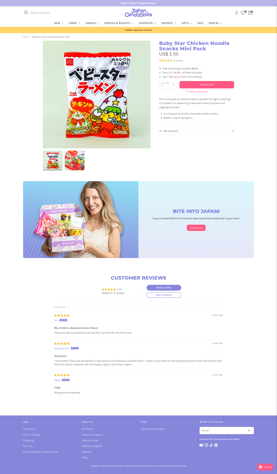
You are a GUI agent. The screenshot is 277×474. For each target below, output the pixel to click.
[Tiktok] (211, 445)
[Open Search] (26, 12)
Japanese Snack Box (152, 428)
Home (25, 37)
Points (177, 76)
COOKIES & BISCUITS (117, 23)
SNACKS (91, 23)
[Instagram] (206, 445)
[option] (138, 30)
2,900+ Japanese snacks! (138, 30)
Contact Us (29, 428)
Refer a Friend (90, 440)
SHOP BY (214, 23)
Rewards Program (92, 434)
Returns (27, 446)
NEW (57, 23)
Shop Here (196, 227)
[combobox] (42, 13)
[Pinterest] (216, 445)
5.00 (119, 289)
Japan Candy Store (115, 466)
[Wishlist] (243, 13)
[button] (166, 60)
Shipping (28, 440)
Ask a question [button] (164, 294)
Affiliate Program (92, 446)
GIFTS (185, 23)
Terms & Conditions (164, 466)
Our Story (87, 428)
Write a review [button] (163, 287)
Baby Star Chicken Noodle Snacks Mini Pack (51, 37)
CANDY (73, 23)
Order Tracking (31, 434)
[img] (62, 315)
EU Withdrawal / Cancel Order (40, 451)
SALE (200, 23)
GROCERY (167, 23)
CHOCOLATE (146, 23)
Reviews (86, 451)
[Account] (236, 13)
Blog (84, 457)
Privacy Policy (180, 466)
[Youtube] (201, 445)
